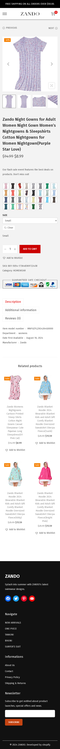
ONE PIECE (11, 628)
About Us (10, 665)
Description (13, 302)
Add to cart (30, 249)
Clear (10, 227)
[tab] (30, 301)
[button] (12, 258)
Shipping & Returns (15, 683)
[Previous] (8, 64)
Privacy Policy (12, 677)
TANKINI (9, 634)
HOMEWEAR (19, 270)
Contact (9, 671)
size (4, 215)
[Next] (52, 64)
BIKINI (8, 640)
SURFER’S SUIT (13, 646)
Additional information (20, 310)
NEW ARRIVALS (13, 622)
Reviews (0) (13, 318)
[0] (53, 14)
